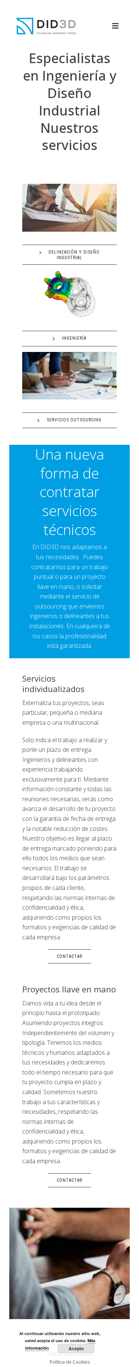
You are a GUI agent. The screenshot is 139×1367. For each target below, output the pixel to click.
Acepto (76, 1348)
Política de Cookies (70, 1362)
